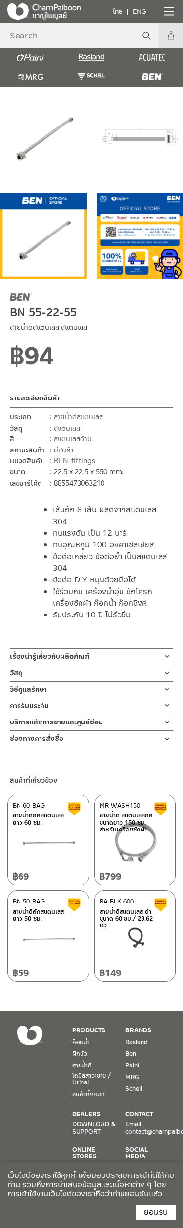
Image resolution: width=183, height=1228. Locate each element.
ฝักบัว (79, 1053)
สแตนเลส (67, 428)
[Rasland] (91, 57)
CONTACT (139, 1114)
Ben (130, 1053)
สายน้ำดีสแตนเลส (78, 417)
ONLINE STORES (84, 1153)
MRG (132, 1077)
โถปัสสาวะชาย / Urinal (91, 1079)
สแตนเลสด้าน (73, 439)
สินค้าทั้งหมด (88, 1094)
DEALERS (86, 1114)
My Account (171, 35)
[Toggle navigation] (168, 11)
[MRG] (30, 77)
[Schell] (91, 77)
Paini (132, 1065)
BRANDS (138, 1030)
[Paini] (30, 57)
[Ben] (152, 77)
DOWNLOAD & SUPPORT (93, 1128)
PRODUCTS (88, 1030)
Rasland (136, 1042)
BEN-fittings (74, 461)
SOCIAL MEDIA (136, 1153)
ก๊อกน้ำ (81, 1042)
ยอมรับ (156, 1212)
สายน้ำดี (82, 1065)
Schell (133, 1088)
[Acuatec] (152, 57)
